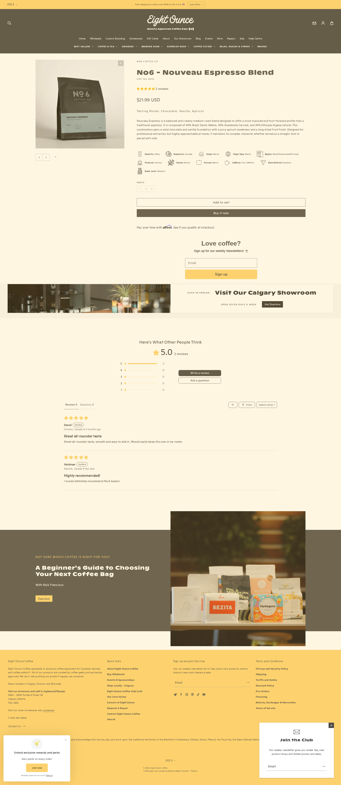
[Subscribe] (323, 766)
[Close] (331, 725)
